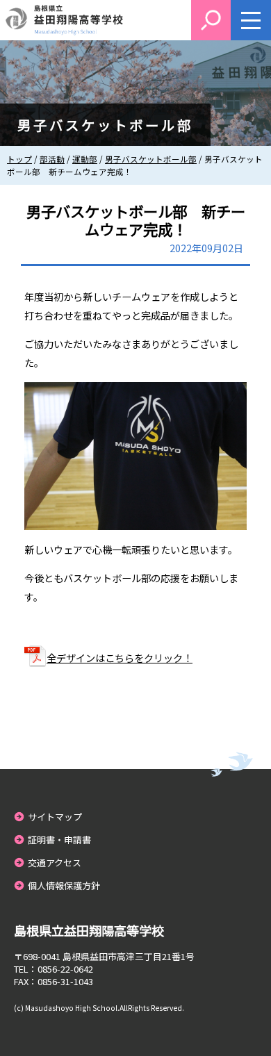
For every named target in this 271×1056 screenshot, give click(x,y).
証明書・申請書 (59, 839)
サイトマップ (55, 816)
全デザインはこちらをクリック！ (119, 657)
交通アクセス (54, 862)
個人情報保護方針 (64, 885)
